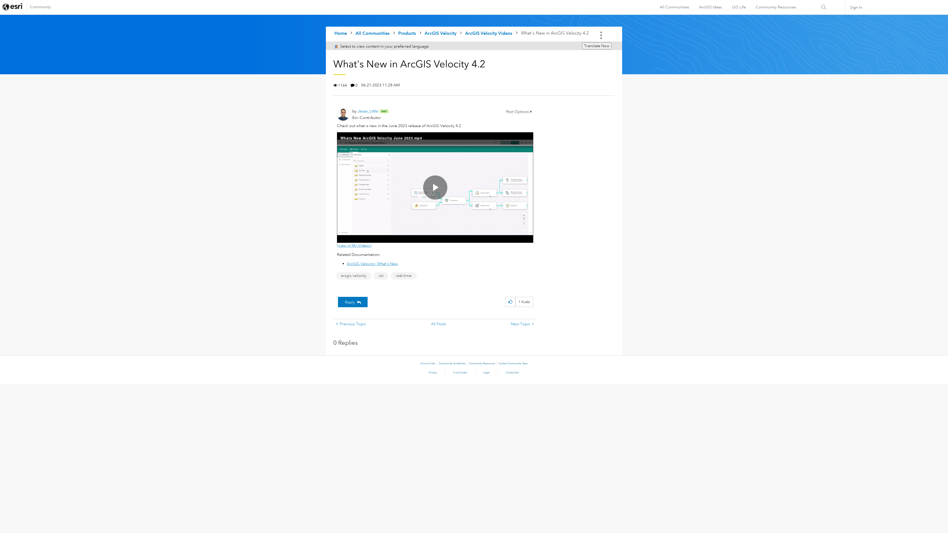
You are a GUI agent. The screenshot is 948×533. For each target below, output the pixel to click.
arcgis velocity (353, 275)
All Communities (674, 7)
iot (381, 275)
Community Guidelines (452, 363)
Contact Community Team (513, 363)
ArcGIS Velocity (440, 33)
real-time (404, 275)
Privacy (433, 372)
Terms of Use (427, 363)
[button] (519, 111)
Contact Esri (512, 372)
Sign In (856, 7)
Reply (350, 302)
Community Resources (776, 7)
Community (40, 6)
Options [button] (601, 35)
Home (341, 33)
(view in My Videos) (354, 245)
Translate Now (597, 45)
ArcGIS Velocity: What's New (372, 263)
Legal (486, 372)
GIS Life (739, 7)
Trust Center (460, 372)
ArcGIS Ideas (710, 7)
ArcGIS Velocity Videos (488, 33)
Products (407, 33)
